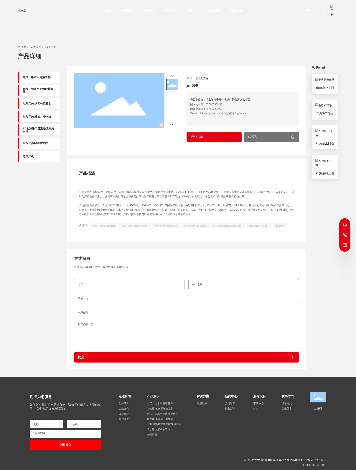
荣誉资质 (35, 47)
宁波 (317, 459)
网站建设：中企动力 (301, 459)
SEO (323, 459)
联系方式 (254, 136)
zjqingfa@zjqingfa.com (233, 113)
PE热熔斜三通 (325, 173)
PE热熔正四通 (325, 143)
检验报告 (50, 47)
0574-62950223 (214, 104)
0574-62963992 (214, 108)
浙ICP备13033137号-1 (314, 465)
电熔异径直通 (325, 88)
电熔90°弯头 (325, 113)
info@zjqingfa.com (210, 113)
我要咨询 (197, 136)
